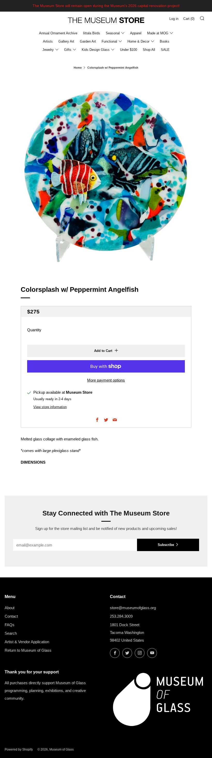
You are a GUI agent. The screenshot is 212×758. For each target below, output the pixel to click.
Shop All (149, 50)
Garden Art (88, 41)
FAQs (9, 625)
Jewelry (48, 50)
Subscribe (166, 545)
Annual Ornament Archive (58, 33)
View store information (50, 407)
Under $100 (128, 50)
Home (78, 67)
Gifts (67, 50)
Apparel (135, 33)
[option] (106, 174)
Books (164, 41)
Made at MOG (157, 33)
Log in (173, 19)
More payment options (106, 380)
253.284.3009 (121, 616)
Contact (11, 616)
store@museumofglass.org (133, 608)
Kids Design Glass (96, 50)
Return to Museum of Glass (28, 650)
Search (11, 633)
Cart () (188, 19)
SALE (165, 50)
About (9, 608)
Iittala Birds (91, 33)
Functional (109, 41)
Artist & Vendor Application (27, 642)
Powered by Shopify (19, 749)
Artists (48, 41)
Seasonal (113, 33)
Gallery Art (66, 41)
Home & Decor (138, 41)
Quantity (34, 330)
